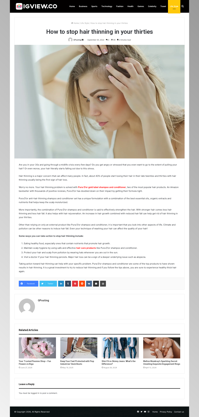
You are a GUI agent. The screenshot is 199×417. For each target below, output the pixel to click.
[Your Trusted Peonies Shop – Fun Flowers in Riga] (37, 347)
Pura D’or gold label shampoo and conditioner (102, 187)
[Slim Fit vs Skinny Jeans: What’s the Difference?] (120, 347)
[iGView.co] (36, 6)
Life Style (174, 6)
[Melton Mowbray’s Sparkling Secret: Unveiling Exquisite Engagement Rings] (161, 347)
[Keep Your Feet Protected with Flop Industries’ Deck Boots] (78, 347)
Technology (106, 6)
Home (72, 6)
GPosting (77, 40)
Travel (163, 6)
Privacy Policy (166, 412)
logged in (35, 393)
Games (141, 6)
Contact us (179, 412)
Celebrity (152, 6)
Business (83, 6)
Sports (94, 6)
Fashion (119, 6)
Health (130, 6)
